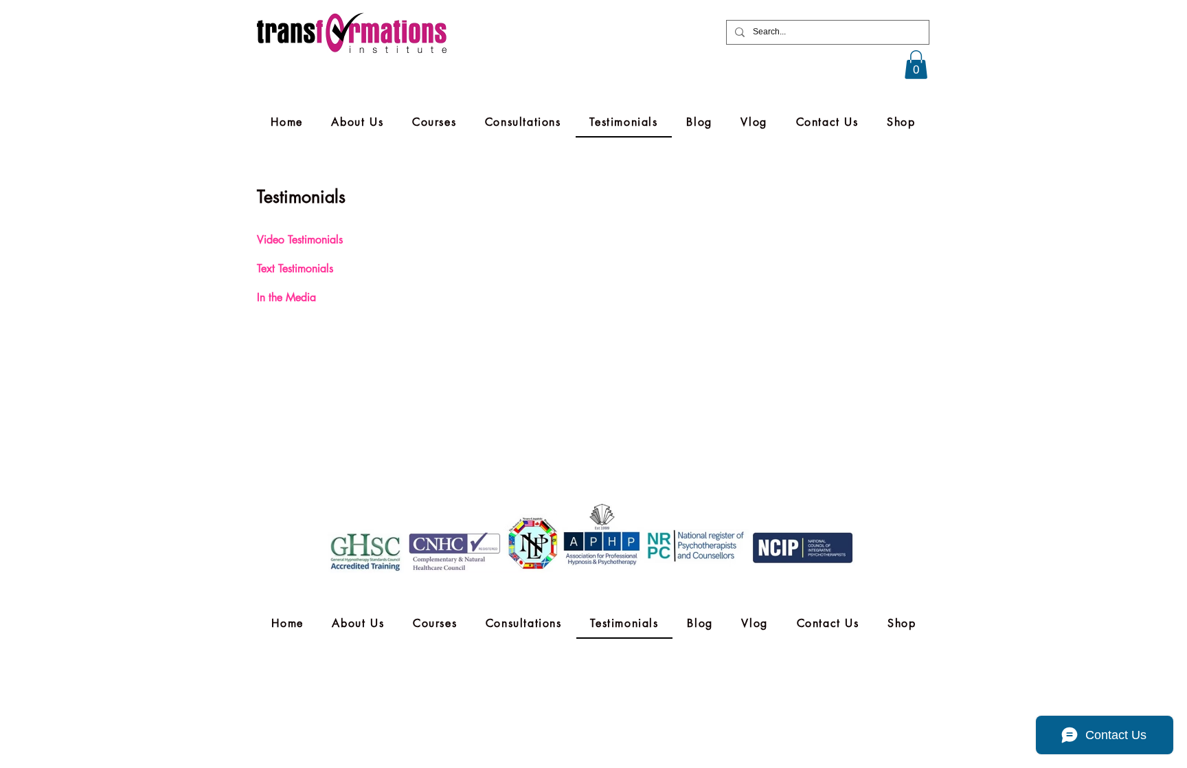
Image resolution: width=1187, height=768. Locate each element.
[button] (916, 64)
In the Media (286, 297)
